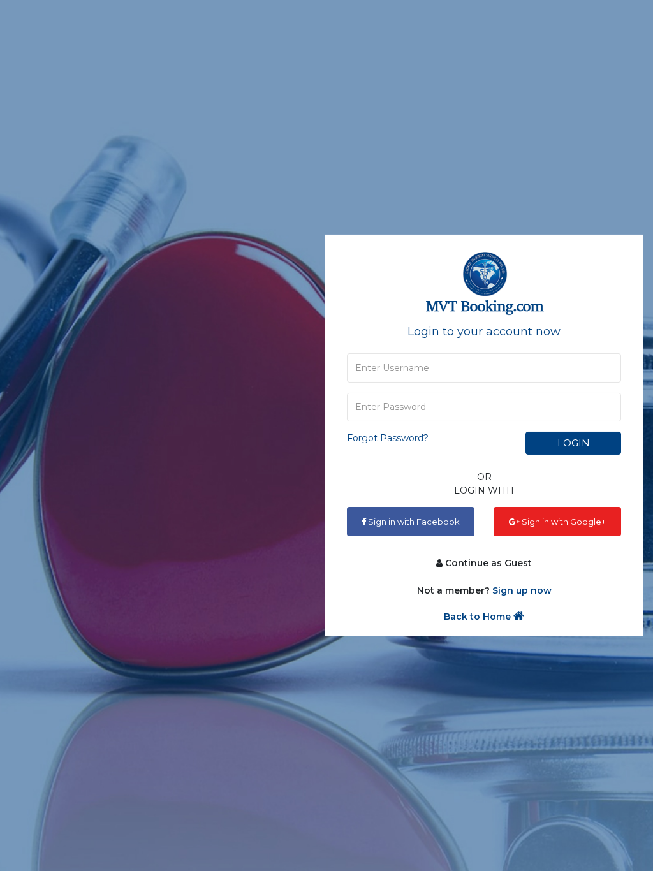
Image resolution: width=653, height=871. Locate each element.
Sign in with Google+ (563, 521)
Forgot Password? (388, 438)
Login (573, 443)
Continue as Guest (487, 563)
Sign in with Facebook (413, 521)
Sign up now (522, 590)
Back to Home (478, 616)
